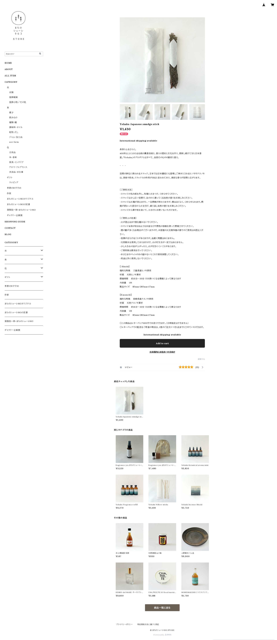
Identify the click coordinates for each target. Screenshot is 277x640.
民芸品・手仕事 (16, 172)
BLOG (8, 234)
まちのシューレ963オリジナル (20, 199)
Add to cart (162, 343)
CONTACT (10, 228)
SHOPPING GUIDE (15, 221)
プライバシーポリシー (124, 624)
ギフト (9, 177)
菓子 (11, 112)
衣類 (11, 92)
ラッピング (13, 182)
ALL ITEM (10, 75)
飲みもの (13, 117)
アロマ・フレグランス (18, 167)
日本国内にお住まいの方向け (162, 352)
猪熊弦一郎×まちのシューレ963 (21, 210)
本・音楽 (13, 157)
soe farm (14, 142)
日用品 (12, 152)
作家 (9, 193)
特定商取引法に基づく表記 (148, 624)
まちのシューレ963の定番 (18, 204)
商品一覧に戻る (162, 607)
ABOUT (9, 69)
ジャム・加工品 (16, 137)
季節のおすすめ (14, 188)
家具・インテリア (16, 162)
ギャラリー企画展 (14, 215)
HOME (8, 63)
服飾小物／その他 (17, 102)
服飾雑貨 (13, 97)
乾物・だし (13, 132)
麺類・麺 (13, 122)
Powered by (159, 635)
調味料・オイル (16, 127)
